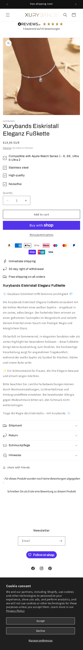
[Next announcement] (76, 4)
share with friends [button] (18, 467)
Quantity (8, 192)
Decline (40, 631)
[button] (7, 15)
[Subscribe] (61, 540)
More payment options (41, 234)
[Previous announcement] (7, 4)
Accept (40, 621)
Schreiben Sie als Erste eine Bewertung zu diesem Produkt (41, 491)
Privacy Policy (15, 611)
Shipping (7, 148)
